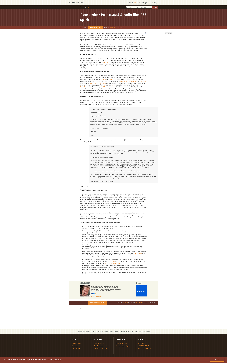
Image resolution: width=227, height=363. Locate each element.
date (93, 7)
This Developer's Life (101, 346)
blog (135, 3)
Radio (113, 85)
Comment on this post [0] (95, 27)
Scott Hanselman (76, 3)
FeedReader (143, 81)
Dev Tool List (76, 349)
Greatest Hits (76, 346)
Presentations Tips (122, 346)
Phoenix (111, 79)
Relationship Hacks (144, 349)
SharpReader (124, 81)
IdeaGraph (116, 263)
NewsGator (84, 87)
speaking (154, 3)
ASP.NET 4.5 (142, 343)
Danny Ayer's (108, 263)
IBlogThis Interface (106, 87)
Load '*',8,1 (105, 62)
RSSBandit (132, 81)
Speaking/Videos (121, 343)
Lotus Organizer (136, 255)
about (131, 3)
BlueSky (125, 302)
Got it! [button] (217, 360)
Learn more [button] (57, 360)
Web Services (117, 27)
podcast (141, 3)
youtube (147, 3)
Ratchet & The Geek (100, 349)
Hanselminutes (99, 343)
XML (123, 27)
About (92, 296)
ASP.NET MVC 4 (143, 346)
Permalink (138, 302)
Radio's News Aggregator (98, 83)
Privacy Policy (76, 343)
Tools (111, 27)
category (88, 7)
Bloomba (103, 79)
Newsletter (98, 296)
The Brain (111, 261)
